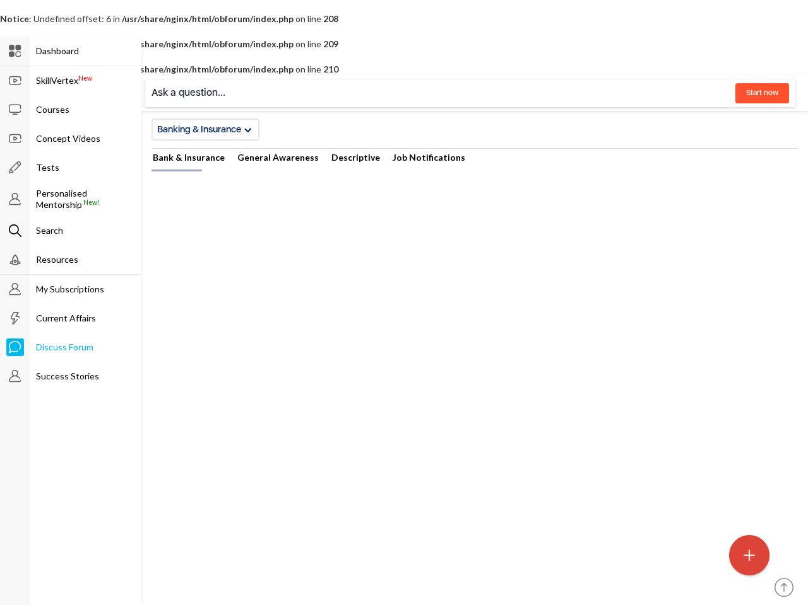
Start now (762, 92)
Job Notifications (429, 157)
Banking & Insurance (199, 129)
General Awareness (278, 157)
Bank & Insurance (189, 157)
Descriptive (355, 157)
